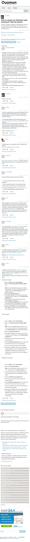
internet (6, 475)
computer (7, 32)
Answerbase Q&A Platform (13, 538)
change (15, 32)
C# (4, 487)
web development (8, 471)
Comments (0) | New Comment (9, 89)
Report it (19, 42)
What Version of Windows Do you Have (14, 270)
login (19, 32)
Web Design (6, 495)
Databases (6, 502)
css (4, 500)
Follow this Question (20, 39)
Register (15, 8)
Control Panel (14, 289)
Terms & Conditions (8, 537)
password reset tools (12, 208)
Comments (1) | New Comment (8, 35)
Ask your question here (7, 461)
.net (4, 492)
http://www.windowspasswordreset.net (10, 121)
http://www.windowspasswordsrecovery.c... (15, 255)
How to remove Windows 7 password (13, 252)
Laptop (5, 490)
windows (3, 32)
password (12, 32)
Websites (6, 473)
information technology (10, 483)
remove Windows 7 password (17, 226)
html (5, 478)
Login (9, 8)
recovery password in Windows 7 (11, 160)
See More (3, 504)
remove (21, 32)
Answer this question (8, 42)
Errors (5, 497)
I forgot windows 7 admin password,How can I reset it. (14, 447)
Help (15, 537)
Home (3, 8)
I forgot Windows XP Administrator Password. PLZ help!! (15, 445)
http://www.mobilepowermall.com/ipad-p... (11, 147)
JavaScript (6, 480)
